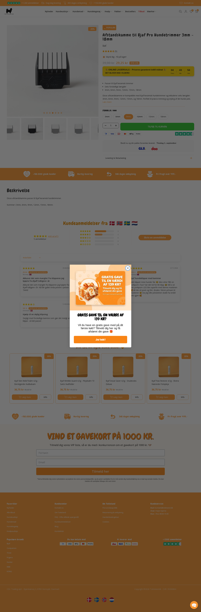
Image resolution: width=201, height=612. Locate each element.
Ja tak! (100, 339)
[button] (194, 605)
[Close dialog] (127, 268)
